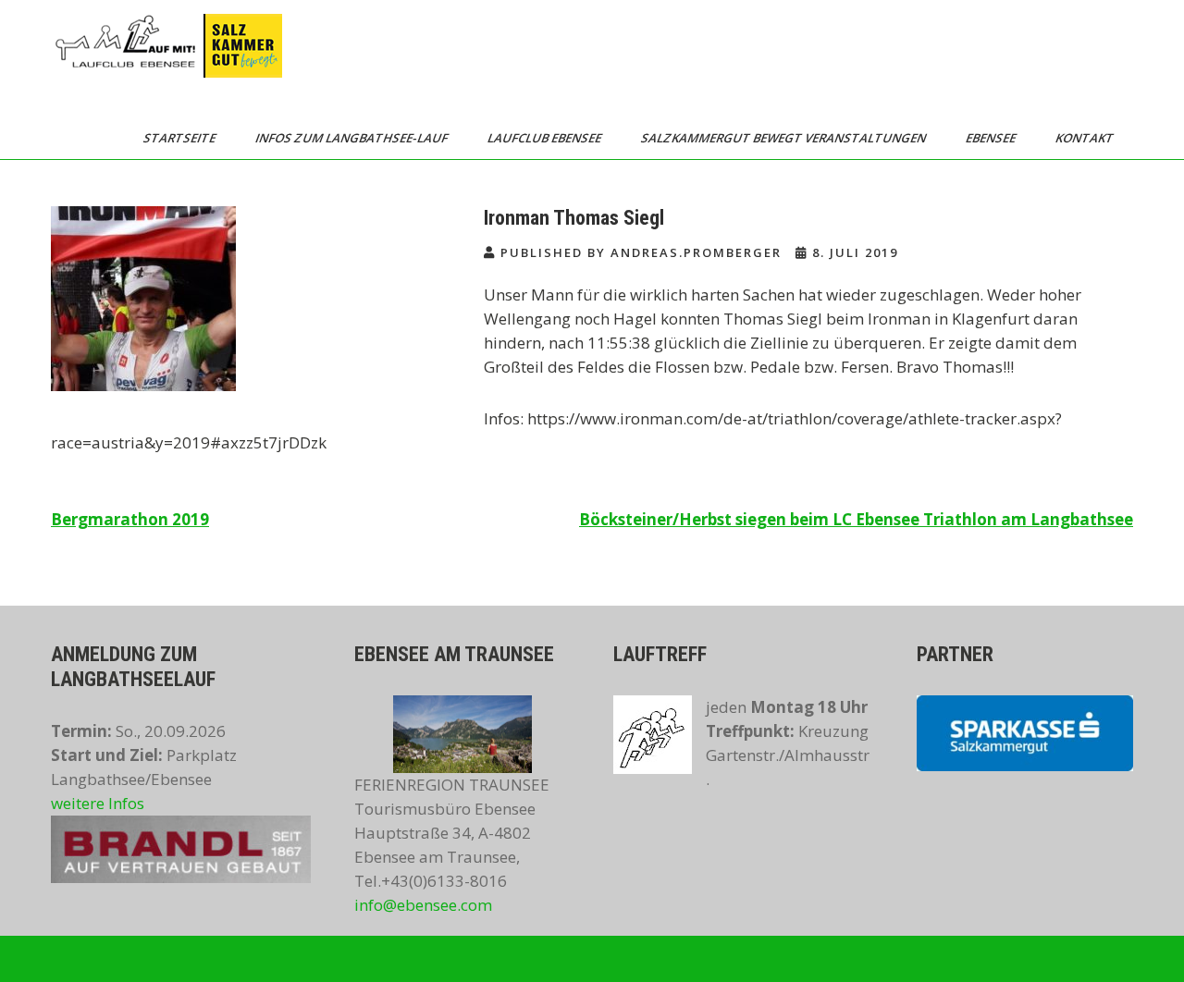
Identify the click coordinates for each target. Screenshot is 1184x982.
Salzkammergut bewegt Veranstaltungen (785, 137)
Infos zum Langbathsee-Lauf (352, 137)
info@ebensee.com (423, 904)
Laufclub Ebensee (546, 137)
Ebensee (992, 137)
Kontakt (1086, 137)
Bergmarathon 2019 (130, 519)
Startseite (181, 137)
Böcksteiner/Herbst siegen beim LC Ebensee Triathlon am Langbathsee (856, 519)
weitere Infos (97, 803)
